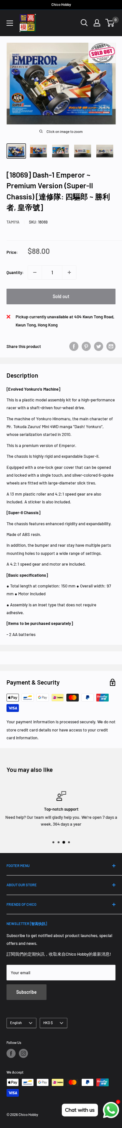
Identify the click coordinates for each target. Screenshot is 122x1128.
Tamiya (13, 222)
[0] (110, 23)
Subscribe (26, 992)
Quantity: (15, 272)
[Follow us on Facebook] (11, 1053)
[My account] (97, 22)
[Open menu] (10, 23)
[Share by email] (110, 346)
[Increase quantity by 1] (69, 272)
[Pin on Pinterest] (86, 346)
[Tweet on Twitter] (98, 346)
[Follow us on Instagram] (23, 1053)
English (16, 1022)
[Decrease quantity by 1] (35, 272)
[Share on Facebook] (73, 346)
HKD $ (48, 1022)
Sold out (61, 296)
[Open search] (84, 22)
